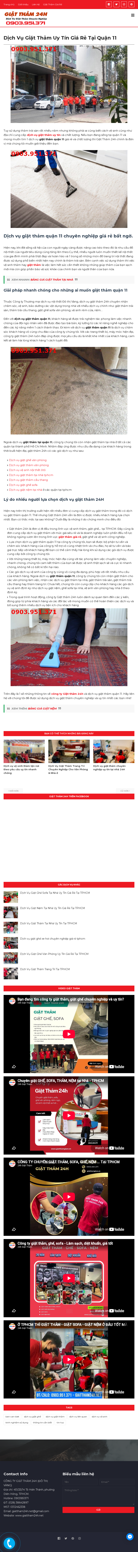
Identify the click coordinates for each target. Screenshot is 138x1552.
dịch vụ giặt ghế (32, 1416)
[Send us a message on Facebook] (130, 1536)
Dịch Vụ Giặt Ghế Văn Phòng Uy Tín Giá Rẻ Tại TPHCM (54, 954)
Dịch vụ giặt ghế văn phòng (28, 460)
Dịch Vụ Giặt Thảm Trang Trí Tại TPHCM (45, 969)
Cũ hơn (124, 791)
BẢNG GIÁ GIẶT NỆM (42, 708)
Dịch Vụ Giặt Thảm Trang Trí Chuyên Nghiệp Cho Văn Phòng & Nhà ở (68, 769)
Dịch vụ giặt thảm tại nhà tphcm (31, 475)
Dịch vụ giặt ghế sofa (23, 485)
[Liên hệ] (9, 1546)
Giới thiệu (23, 4)
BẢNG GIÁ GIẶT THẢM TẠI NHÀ (52, 279)
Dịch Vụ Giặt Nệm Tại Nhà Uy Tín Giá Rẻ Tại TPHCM (52, 908)
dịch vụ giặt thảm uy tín (44, 135)
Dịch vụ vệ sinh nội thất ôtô (27, 470)
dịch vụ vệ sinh (99, 1416)
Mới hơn (14, 791)
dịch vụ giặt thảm (55, 1416)
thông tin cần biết (42, 1422)
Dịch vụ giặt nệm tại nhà (25, 489)
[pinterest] (131, 4)
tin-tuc (60, 1422)
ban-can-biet (12, 1416)
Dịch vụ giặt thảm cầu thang (28, 480)
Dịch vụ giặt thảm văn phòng (29, 465)
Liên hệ (36, 4)
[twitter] (116, 4)
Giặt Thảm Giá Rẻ (52, 4)
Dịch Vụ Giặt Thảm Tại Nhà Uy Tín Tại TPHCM (48, 923)
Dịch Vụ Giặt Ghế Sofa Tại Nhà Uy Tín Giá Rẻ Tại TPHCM (55, 892)
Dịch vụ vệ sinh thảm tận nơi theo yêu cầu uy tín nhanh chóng (21, 769)
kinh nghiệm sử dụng (17, 1422)
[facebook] (109, 4)
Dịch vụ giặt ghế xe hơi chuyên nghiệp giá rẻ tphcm (52, 938)
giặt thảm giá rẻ (69, 537)
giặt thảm (34, 265)
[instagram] (124, 4)
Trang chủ (9, 4)
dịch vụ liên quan (78, 1416)
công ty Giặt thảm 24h (67, 693)
